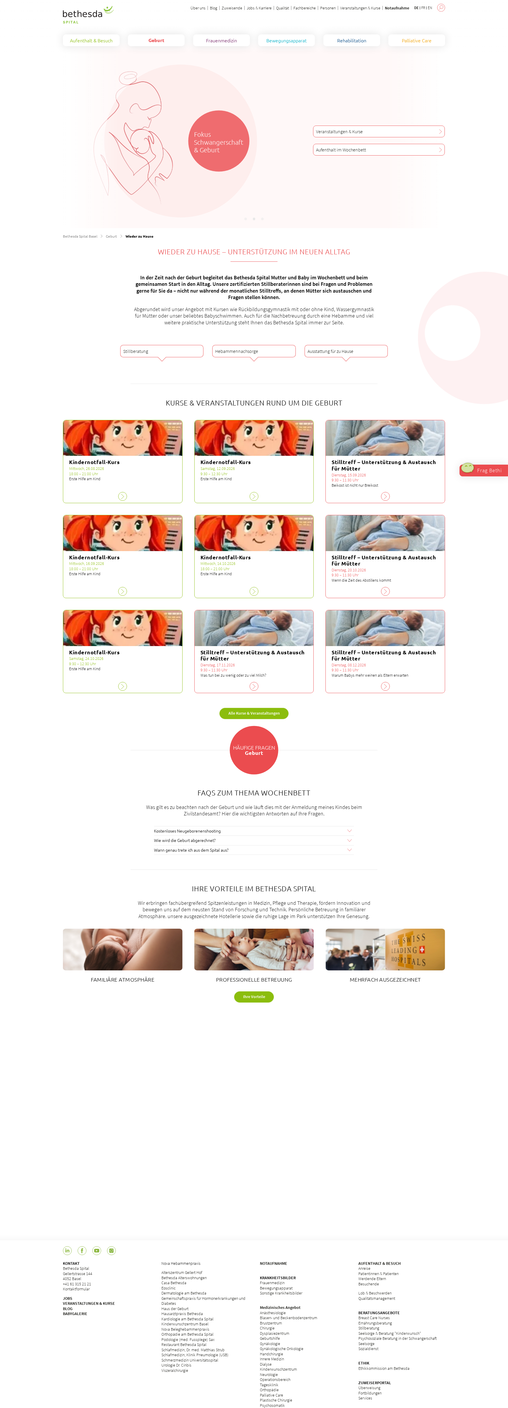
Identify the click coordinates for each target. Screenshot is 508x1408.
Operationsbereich (275, 1379)
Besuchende (368, 1284)
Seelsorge (366, 1343)
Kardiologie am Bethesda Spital (187, 1319)
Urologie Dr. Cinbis (176, 1365)
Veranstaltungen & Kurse (360, 8)
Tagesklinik (269, 1384)
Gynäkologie (270, 1343)
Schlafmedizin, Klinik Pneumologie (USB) (194, 1354)
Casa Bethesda (173, 1282)
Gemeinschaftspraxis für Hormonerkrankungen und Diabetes (203, 1301)
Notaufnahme (397, 8)
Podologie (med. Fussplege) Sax (188, 1339)
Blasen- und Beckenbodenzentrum (288, 1317)
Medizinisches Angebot (280, 1307)
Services (365, 1398)
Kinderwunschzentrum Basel (184, 1324)
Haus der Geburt (174, 1308)
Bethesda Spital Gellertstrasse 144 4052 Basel (77, 1273)
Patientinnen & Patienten (378, 1273)
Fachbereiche (304, 8)
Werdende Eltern (372, 1278)
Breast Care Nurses (374, 1317)
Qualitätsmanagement (376, 1298)
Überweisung (369, 1387)
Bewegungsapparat (276, 1288)
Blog (213, 8)
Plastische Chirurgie (276, 1400)
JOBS (67, 1298)
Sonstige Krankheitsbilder (281, 1293)
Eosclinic (168, 1288)
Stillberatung (368, 1328)
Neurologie (269, 1374)
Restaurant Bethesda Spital (183, 1344)
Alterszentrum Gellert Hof (181, 1272)
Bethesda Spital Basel (80, 236)
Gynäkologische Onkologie (281, 1348)
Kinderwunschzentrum (278, 1369)
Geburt (111, 236)
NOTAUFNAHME (273, 1263)
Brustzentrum (271, 1323)
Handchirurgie (271, 1354)
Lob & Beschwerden (375, 1293)
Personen (328, 8)
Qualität (282, 8)
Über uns (197, 8)
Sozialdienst (368, 1348)
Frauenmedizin (272, 1282)
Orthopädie (269, 1389)
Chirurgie (267, 1328)
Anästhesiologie (273, 1312)
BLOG (68, 1308)
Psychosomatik (272, 1405)
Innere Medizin (272, 1359)
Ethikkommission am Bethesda (384, 1368)
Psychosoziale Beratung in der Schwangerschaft (397, 1338)
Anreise (364, 1268)
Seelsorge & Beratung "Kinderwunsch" (389, 1333)
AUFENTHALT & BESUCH (379, 1263)
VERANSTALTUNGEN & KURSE (89, 1303)
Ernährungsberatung (375, 1323)
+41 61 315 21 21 (77, 1284)
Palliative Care (271, 1395)
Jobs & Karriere (259, 8)
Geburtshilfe (270, 1338)
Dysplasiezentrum (274, 1333)
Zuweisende (232, 8)
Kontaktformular (76, 1289)
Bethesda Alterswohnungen (184, 1277)
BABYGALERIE (75, 1313)
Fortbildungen (370, 1393)
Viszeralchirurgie (174, 1370)
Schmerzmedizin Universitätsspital (189, 1360)
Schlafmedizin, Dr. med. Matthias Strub (193, 1349)
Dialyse (266, 1364)
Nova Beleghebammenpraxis (185, 1329)
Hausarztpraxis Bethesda (182, 1313)
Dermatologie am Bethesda (183, 1293)
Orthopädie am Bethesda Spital (187, 1334)
